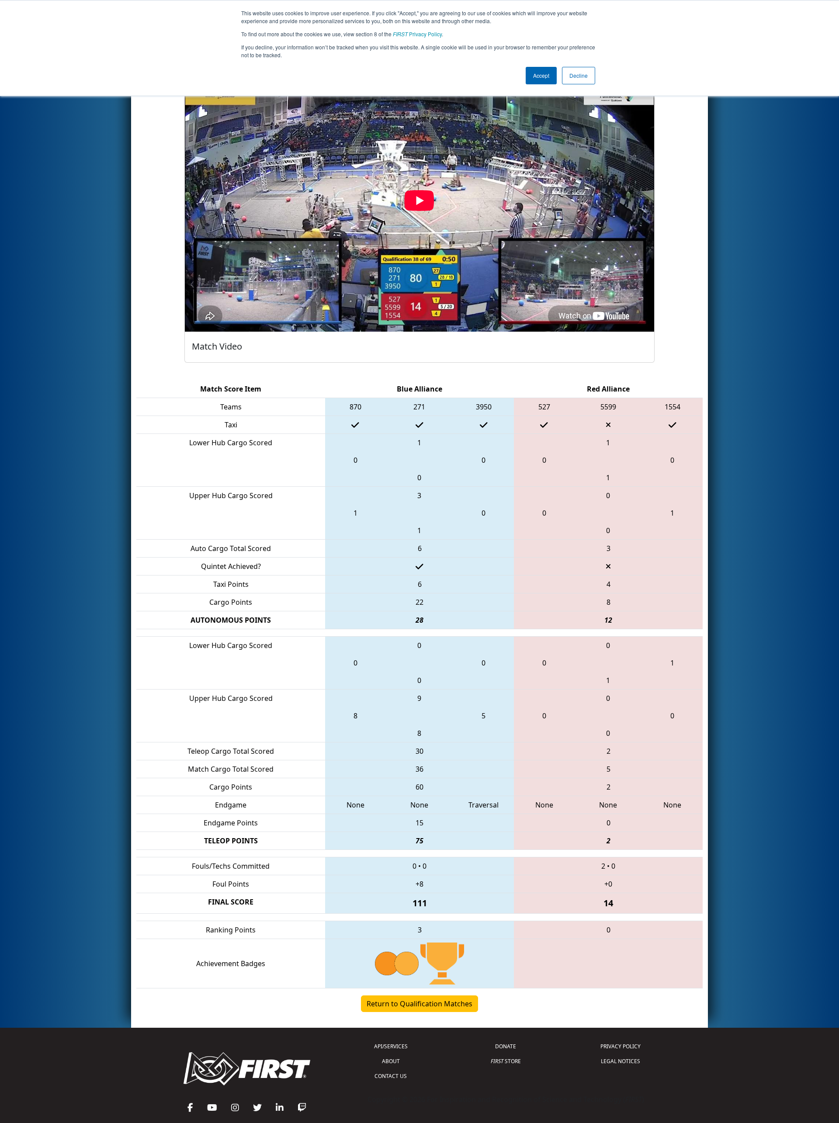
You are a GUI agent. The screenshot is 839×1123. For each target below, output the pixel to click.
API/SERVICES (391, 1046)
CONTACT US (390, 1076)
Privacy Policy (417, 34)
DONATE (505, 1046)
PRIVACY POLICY (620, 1046)
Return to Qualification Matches (419, 1004)
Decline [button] (578, 75)
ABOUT (391, 1061)
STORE (506, 1061)
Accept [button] (541, 75)
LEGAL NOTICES (620, 1061)
